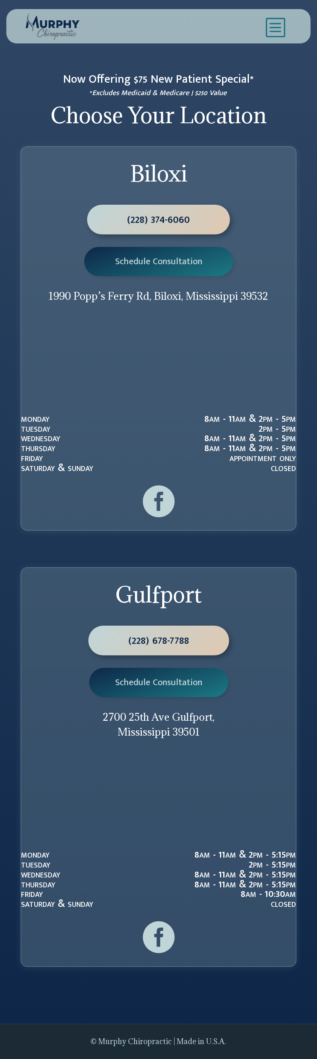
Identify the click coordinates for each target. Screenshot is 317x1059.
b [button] (275, 27)
